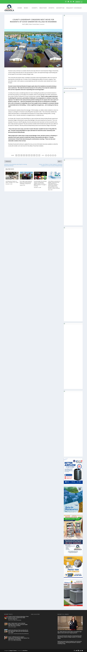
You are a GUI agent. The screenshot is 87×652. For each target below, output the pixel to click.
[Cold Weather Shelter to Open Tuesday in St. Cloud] (12, 175)
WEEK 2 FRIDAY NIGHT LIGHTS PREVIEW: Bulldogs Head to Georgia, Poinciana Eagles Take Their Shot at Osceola (18, 624)
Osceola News (35, 24)
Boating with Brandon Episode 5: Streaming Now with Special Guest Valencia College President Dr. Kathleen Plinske (70, 637)
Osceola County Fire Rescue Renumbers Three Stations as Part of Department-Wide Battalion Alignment (18, 617)
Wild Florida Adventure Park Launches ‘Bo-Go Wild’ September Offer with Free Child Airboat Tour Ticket (18, 631)
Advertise (60, 8)
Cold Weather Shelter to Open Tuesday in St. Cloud (12, 182)
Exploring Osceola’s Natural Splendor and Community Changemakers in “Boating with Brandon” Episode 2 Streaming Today (70, 642)
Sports (51, 8)
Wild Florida (26, 633)
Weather (43, 8)
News (26, 8)
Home (20, 8)
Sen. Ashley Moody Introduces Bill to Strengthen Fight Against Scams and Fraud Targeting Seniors (70, 632)
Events (35, 8)
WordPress (25, 650)
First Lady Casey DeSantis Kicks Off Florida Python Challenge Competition (26, 182)
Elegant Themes (13, 650)
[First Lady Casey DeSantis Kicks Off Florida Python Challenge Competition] (26, 175)
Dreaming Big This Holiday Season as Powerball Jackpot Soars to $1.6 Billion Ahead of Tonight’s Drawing (40, 184)
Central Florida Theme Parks (19, 633)
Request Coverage (74, 8)
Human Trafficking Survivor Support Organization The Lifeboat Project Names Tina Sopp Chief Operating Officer (18, 638)
